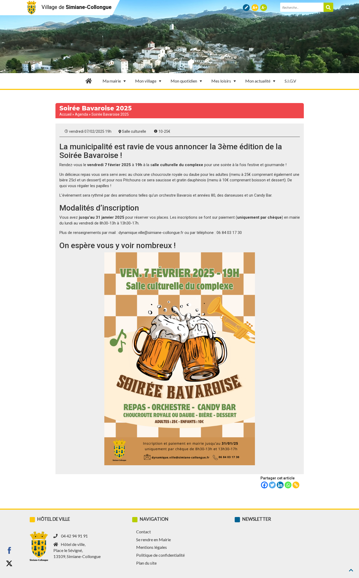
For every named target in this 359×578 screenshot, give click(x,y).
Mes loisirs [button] (221, 80)
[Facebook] (264, 485)
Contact (143, 531)
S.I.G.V (290, 80)
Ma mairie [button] (111, 80)
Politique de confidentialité (160, 555)
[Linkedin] (280, 485)
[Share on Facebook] (9, 550)
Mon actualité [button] (257, 80)
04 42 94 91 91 (74, 535)
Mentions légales (151, 547)
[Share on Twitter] (9, 563)
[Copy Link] (296, 485)
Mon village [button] (145, 80)
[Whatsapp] (288, 485)
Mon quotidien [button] (184, 80)
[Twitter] (272, 485)
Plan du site (146, 562)
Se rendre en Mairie (153, 539)
